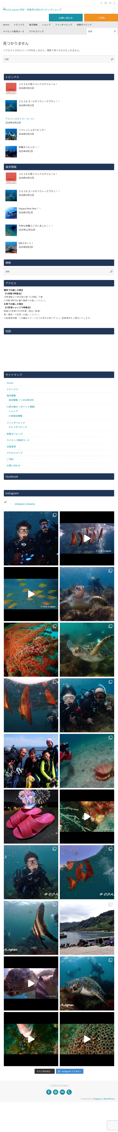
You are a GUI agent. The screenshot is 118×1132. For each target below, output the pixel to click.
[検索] (114, 31)
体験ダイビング (15, 433)
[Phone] (114, 3)
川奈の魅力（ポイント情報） (22, 406)
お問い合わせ (66, 17)
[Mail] (110, 3)
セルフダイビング (18, 427)
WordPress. (109, 1098)
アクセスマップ (15, 452)
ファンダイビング (16, 422)
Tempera (97, 1098)
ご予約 (101, 17)
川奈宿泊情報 (15, 415)
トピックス (12, 389)
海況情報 (11, 395)
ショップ (13, 411)
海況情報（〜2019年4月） (22, 399)
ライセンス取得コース (18, 440)
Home (10, 382)
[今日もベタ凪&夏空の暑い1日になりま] (31, 761)
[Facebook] (101, 3)
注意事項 (11, 446)
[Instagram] (106, 3)
